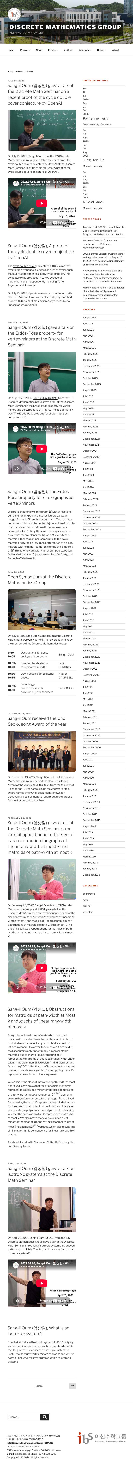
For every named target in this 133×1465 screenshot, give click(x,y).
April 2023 (88, 559)
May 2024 (88, 481)
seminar (87, 905)
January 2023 (90, 578)
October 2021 (90, 668)
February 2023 (90, 571)
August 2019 (89, 826)
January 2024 (90, 505)
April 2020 (88, 777)
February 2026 (90, 353)
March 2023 (89, 565)
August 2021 (89, 680)
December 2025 (91, 366)
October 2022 (90, 596)
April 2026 (88, 341)
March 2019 (89, 856)
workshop (88, 912)
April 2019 (88, 850)
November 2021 (91, 662)
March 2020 (89, 783)
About (115, 50)
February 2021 (90, 717)
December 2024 (91, 438)
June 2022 (88, 620)
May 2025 (88, 408)
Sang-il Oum (35, 156)
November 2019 (91, 808)
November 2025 (91, 372)
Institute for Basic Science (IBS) (23, 1446)
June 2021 (88, 693)
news (85, 899)
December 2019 (91, 802)
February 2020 (90, 789)
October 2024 (90, 450)
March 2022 (89, 638)
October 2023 (90, 523)
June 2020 (88, 765)
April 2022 (88, 632)
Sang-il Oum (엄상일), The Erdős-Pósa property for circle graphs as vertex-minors (40, 497)
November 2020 (91, 735)
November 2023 (91, 517)
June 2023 (88, 547)
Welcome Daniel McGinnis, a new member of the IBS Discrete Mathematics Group (100, 244)
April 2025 (88, 414)
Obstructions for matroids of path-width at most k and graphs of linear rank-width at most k (41, 932)
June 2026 (88, 329)
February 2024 (90, 499)
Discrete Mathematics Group (65, 27)
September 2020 (92, 747)
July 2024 (88, 469)
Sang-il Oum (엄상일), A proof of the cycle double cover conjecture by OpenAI (40, 251)
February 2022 (90, 644)
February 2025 (90, 426)
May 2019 (88, 844)
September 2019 (92, 820)
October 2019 (90, 814)
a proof (53, 293)
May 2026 (88, 335)
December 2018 (91, 874)
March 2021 (89, 711)
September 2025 (92, 384)
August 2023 (90, 535)
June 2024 (88, 475)
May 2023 (88, 553)
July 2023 (88, 541)
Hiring (100, 50)
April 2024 (88, 487)
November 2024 (91, 444)
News (39, 50)
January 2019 (90, 868)
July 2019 (88, 832)
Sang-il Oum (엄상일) (45, 398)
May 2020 (88, 771)
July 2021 (88, 687)
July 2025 (88, 396)
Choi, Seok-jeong (41, 792)
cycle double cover (24, 266)
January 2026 (90, 359)
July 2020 (88, 759)
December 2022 (91, 584)
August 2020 (90, 753)
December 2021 (91, 656)
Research (84, 50)
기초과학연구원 (15, 1435)
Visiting (68, 50)
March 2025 (89, 420)
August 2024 (90, 462)
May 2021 (88, 699)
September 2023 (92, 529)
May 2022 (88, 626)
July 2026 (88, 323)
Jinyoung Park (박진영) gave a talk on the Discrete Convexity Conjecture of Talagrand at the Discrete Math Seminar (104, 231)
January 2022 (90, 650)
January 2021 (90, 723)
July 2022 (88, 614)
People (24, 50)
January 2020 (90, 796)
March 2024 (89, 493)
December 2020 (91, 729)
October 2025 (90, 378)
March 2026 (89, 347)
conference (89, 893)
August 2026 (90, 317)
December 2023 (91, 511)
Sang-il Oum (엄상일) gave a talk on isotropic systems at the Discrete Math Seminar (41, 1174)
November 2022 (91, 590)
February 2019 (90, 862)
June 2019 (88, 838)
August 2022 (89, 608)
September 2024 (92, 456)
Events (51, 50)
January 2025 (90, 432)
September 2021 (91, 674)
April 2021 (88, 705)
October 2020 (90, 741)
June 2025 (88, 402)
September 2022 (92, 602)
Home (11, 50)
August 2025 (90, 390)
